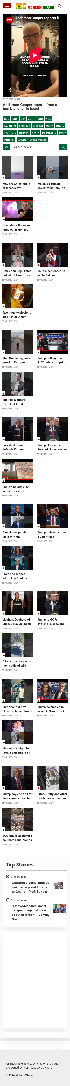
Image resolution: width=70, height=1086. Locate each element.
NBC (40, 118)
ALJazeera (10, 125)
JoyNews (38, 125)
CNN (15, 118)
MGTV (62, 132)
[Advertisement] (33, 1065)
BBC (6, 118)
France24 (24, 125)
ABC (48, 118)
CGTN (31, 118)
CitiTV (49, 125)
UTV (13, 132)
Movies (22, 139)
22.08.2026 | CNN (10, 192)
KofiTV (35, 132)
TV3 (6, 132)
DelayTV (24, 132)
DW (23, 118)
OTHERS (9, 139)
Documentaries (38, 139)
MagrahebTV (49, 132)
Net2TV (60, 125)
